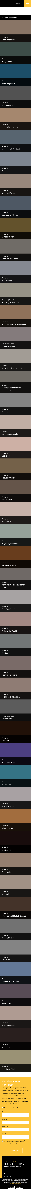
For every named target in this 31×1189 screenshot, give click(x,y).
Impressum (7, 1177)
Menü (18, 4)
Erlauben (19, 1187)
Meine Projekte (17, 11)
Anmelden (15, 1150)
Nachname (5, 1126)
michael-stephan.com (7, 11)
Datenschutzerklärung (15, 1183)
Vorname (4, 1119)
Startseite (3, 3)
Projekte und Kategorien (11, 17)
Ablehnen (11, 1187)
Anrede (4, 1112)
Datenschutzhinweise (17, 1141)
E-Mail (4, 1134)
